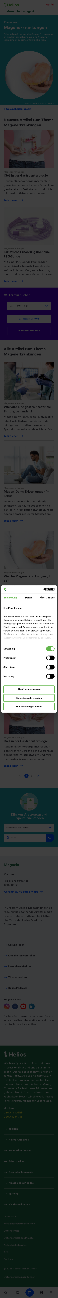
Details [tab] (28, 597)
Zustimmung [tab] (10, 597)
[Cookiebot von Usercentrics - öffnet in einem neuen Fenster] (42, 589)
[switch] (50, 658)
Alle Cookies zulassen (29, 689)
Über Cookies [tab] (47, 597)
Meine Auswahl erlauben (29, 698)
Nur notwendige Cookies (29, 706)
